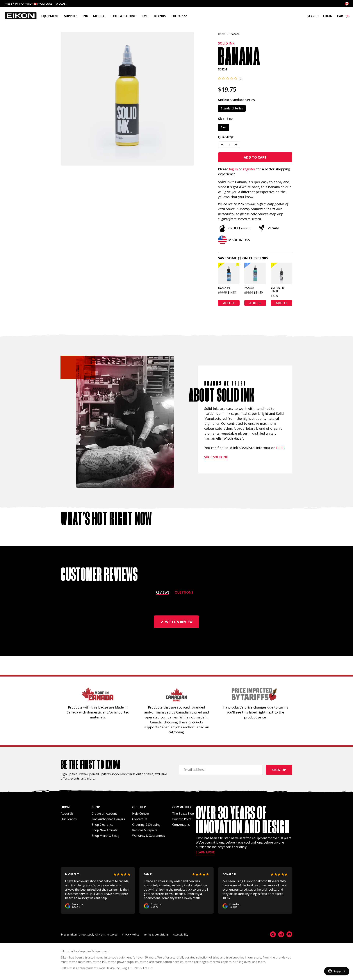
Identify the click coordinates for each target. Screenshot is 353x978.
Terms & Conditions (156, 934)
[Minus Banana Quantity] (222, 145)
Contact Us (139, 819)
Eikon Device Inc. (108, 968)
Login (328, 16)
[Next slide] (188, 99)
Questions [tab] (184, 593)
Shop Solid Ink (216, 457)
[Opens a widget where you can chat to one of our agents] (336, 971)
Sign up (279, 770)
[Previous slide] (67, 99)
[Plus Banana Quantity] (236, 145)
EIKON (65, 968)
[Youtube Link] (289, 934)
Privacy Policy (130, 934)
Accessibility (180, 934)
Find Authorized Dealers (108, 819)
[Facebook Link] (273, 934)
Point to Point (181, 819)
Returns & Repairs (144, 830)
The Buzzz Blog (183, 814)
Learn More (205, 852)
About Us (67, 814)
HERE (280, 447)
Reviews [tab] (163, 593)
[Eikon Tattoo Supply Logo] (20, 16)
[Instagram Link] (281, 934)
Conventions (181, 825)
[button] (230, 78)
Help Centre (140, 814)
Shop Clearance (102, 825)
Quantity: (226, 137)
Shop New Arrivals (104, 830)
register (249, 169)
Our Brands (69, 819)
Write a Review (181, 623)
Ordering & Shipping (146, 825)
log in (233, 169)
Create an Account (104, 814)
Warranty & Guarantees (148, 836)
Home (221, 34)
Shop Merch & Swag (105, 836)
